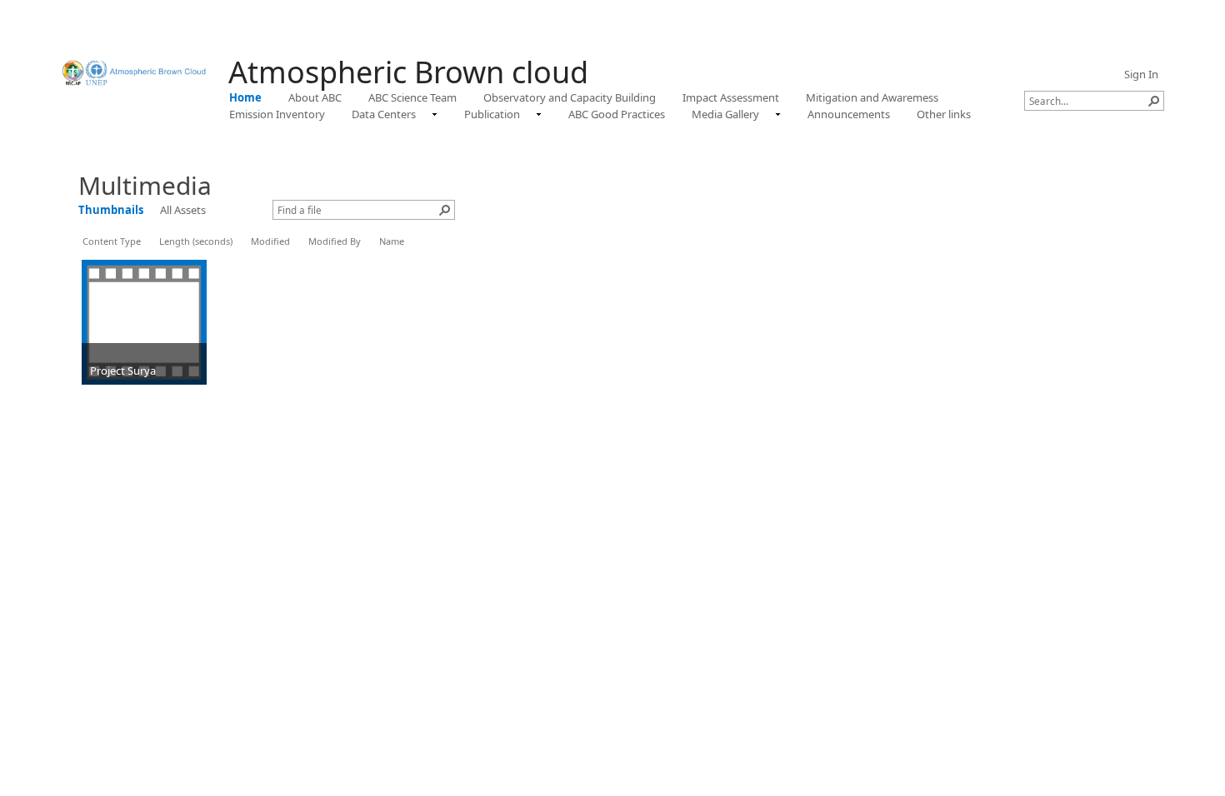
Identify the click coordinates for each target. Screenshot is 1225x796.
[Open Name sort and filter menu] (385, 253)
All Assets (183, 209)
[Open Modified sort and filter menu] (257, 253)
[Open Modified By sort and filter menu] (315, 253)
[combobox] (1087, 100)
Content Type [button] (111, 241)
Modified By (334, 241)
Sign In (1141, 74)
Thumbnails (110, 209)
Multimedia (145, 185)
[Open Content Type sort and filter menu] (89, 253)
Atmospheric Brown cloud (408, 72)
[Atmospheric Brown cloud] (137, 73)
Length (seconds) (195, 241)
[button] (1154, 101)
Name (391, 241)
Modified (270, 241)
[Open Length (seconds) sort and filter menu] (165, 253)
